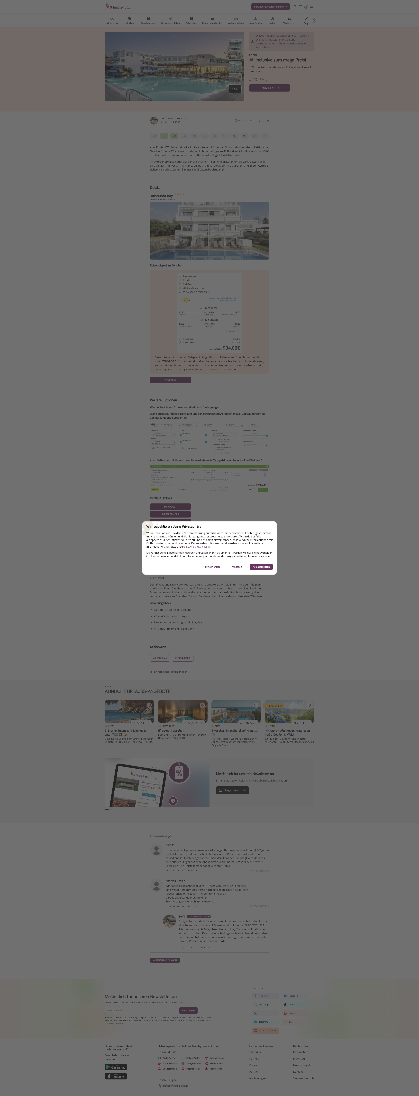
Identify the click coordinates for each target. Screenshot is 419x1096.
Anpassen (237, 566)
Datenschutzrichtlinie (198, 546)
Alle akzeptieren (261, 566)
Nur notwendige (211, 566)
